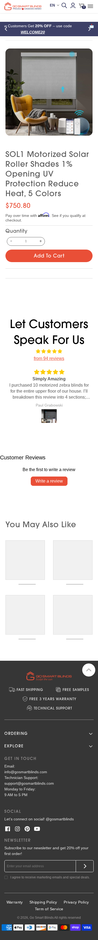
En (52, 5)
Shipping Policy (43, 902)
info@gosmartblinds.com (25, 772)
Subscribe (85, 866)
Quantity (16, 231)
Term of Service (49, 909)
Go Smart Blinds (42, 918)
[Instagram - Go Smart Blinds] (17, 829)
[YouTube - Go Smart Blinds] (37, 829)
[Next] (90, 29)
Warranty (15, 902)
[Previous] (7, 29)
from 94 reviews (49, 358)
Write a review (49, 481)
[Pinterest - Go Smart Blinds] (27, 829)
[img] (49, 351)
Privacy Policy (76, 902)
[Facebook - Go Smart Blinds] (7, 829)
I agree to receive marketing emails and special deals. (50, 877)
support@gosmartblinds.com (29, 783)
